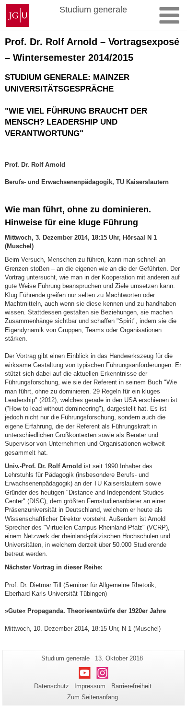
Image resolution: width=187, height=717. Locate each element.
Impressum (89, 686)
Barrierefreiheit (131, 686)
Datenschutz (51, 686)
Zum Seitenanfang (92, 697)
